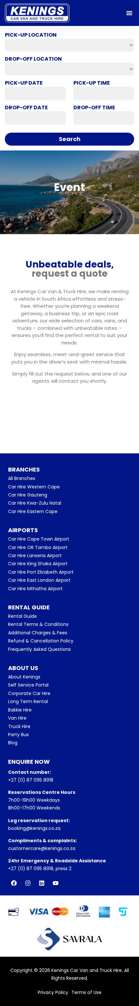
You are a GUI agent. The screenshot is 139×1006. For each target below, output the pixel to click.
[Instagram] (28, 883)
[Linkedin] (42, 883)
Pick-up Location (31, 35)
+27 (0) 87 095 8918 (30, 780)
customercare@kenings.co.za (41, 848)
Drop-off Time (94, 107)
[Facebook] (14, 883)
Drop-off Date (26, 107)
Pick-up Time (91, 83)
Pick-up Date (24, 83)
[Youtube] (55, 883)
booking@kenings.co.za (34, 828)
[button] (129, 13)
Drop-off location (33, 59)
